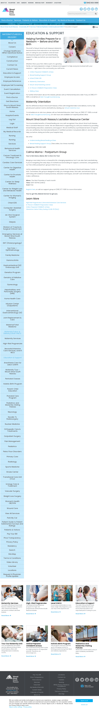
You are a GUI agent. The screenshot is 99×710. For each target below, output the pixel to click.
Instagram (93, 9)
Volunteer (11, 3)
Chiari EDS (12, 203)
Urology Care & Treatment (12, 485)
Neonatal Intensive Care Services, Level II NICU (12, 351)
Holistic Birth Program (12, 384)
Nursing (31, 3)
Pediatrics (12, 446)
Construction (12, 61)
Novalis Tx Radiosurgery (12, 418)
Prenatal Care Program (13, 397)
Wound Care (12, 508)
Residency (49, 3)
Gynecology (12, 284)
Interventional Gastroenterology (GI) (12, 312)
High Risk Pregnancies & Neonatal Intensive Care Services (46, 203)
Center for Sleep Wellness (12, 183)
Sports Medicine (12, 467)
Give (18, 3)
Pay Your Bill (12, 534)
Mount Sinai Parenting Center (40, 85)
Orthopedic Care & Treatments (12, 430)
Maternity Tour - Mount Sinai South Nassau (12, 372)
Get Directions (12, 101)
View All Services (12, 513)
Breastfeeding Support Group (40, 75)
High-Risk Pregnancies (12, 343)
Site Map (12, 554)
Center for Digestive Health (12, 168)
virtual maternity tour (72, 108)
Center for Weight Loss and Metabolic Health (12, 190)
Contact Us (80, 20)
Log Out (12, 119)
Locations (57, 3)
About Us (4, 3)
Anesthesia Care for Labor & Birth (12, 364)
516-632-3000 (11, 690)
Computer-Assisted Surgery (12, 209)
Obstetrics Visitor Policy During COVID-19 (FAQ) (42, 209)
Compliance (12, 57)
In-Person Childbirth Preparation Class (43, 88)
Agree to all (84, 700)
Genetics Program (12, 272)
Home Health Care (12, 298)
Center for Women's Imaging (12, 197)
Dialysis (12, 222)
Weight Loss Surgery (12, 496)
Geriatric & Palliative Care (12, 278)
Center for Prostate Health (12, 176)
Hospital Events (12, 115)
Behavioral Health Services (12, 149)
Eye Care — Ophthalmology (12, 249)
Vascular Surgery (12, 491)
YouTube (88, 9)
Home (12, 111)
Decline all (84, 704)
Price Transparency (12, 538)
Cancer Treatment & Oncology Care (12, 156)
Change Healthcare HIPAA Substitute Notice (12, 52)
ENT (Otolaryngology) (12, 243)
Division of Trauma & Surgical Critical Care (12, 228)
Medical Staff (39, 3)
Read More (5, 615)
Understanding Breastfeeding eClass (43, 140)
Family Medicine (12, 255)
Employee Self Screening (12, 85)
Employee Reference (12, 81)
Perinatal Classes (12, 379)
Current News (12, 69)
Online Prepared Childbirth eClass (41, 72)
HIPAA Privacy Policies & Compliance (61, 685)
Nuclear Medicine (12, 424)
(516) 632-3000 (92, 3)
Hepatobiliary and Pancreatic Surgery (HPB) (12, 292)
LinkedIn (96, 9)
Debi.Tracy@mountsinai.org (50, 97)
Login (12, 123)
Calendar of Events (36, 692)
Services (17, 20)
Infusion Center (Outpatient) (12, 305)
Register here (30, 189)
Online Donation (90, 687)
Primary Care (12, 456)
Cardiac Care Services (12, 162)
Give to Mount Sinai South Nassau (12, 106)
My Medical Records (66, 20)
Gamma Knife (12, 260)
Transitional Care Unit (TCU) (12, 478)
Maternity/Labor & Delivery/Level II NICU (50, 27)
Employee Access (12, 77)
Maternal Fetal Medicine (12, 326)
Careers (23, 3)
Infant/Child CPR (35, 78)
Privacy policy (27, 707)
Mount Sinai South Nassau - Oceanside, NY (14, 27)
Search (12, 550)
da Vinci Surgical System (12, 216)
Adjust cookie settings (15, 707)
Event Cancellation (12, 89)
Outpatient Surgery (12, 436)
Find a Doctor (7, 20)
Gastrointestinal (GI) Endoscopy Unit (12, 266)
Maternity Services (13, 338)
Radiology (12, 462)
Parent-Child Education (12, 390)
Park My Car (12, 518)
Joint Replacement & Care (12, 319)
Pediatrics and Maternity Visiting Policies (12, 405)
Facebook (81, 9)
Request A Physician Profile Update (12, 575)
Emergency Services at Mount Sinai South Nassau (12, 236)
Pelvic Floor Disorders (12, 451)
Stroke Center (12, 472)
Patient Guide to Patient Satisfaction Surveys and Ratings (12, 524)
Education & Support (47, 20)
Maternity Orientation (37, 82)
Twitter (85, 9)
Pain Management (12, 441)
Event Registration (12, 93)
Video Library (12, 562)
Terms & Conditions (12, 558)
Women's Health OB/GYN (12, 502)
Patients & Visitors (30, 20)
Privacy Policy (12, 542)
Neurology (12, 412)
